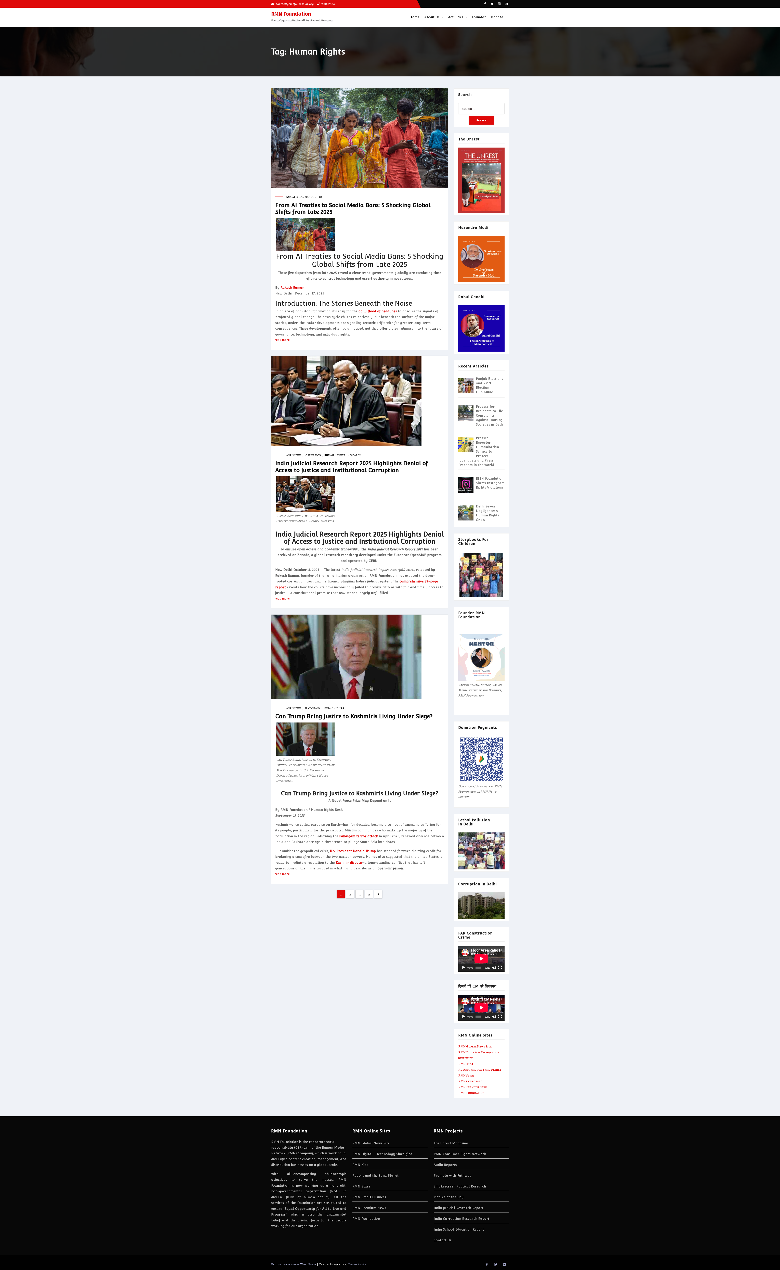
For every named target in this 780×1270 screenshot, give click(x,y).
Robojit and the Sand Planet (480, 1069)
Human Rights (311, 196)
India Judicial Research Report (458, 1208)
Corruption (312, 455)
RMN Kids (465, 1064)
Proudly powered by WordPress (294, 1264)
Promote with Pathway (452, 1176)
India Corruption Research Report (461, 1219)
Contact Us (442, 1240)
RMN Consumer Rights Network (460, 1154)
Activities (456, 17)
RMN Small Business (369, 1197)
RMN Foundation (291, 14)
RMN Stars (466, 1075)
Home (414, 17)
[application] (481, 959)
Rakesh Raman (292, 288)
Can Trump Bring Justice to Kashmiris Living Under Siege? (353, 716)
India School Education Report (459, 1229)
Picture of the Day (449, 1197)
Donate (497, 17)
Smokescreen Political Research (460, 1186)
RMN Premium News (473, 1087)
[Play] (464, 968)
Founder (479, 17)
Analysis (292, 196)
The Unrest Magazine (451, 1143)
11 (368, 894)
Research (354, 455)
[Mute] (494, 968)
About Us (432, 17)
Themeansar (357, 1264)
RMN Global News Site (475, 1046)
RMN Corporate (470, 1081)
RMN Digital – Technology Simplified (382, 1154)
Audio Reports (445, 1165)
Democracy (311, 708)
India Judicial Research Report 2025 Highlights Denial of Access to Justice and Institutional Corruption (351, 466)
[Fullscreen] (500, 968)
